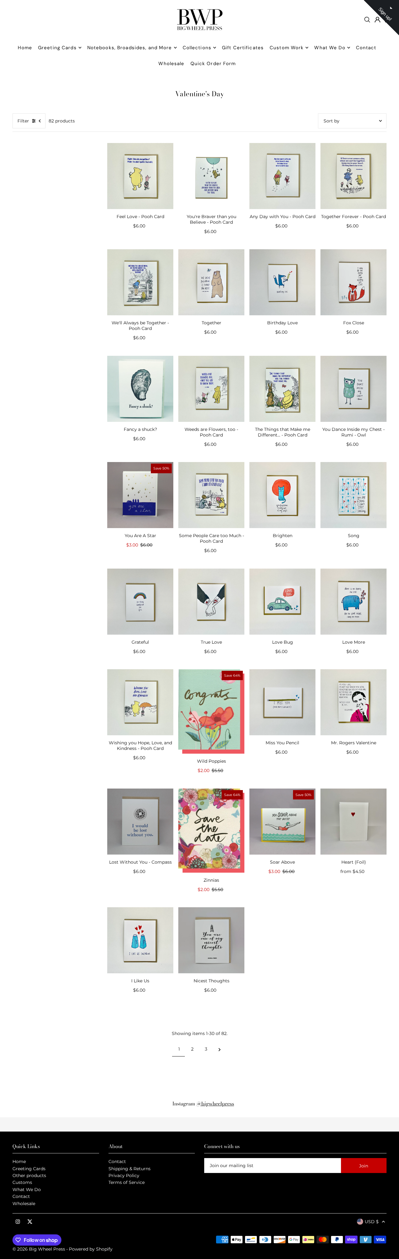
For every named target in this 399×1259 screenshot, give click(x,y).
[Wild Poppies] (211, 711)
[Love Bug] (282, 602)
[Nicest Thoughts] (211, 940)
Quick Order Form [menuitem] (213, 63)
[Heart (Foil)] (353, 822)
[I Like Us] (140, 940)
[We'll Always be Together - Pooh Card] (140, 282)
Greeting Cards (29, 1168)
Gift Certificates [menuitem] (243, 48)
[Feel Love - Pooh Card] (140, 176)
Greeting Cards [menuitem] (57, 48)
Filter (23, 121)
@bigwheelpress (215, 1103)
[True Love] (211, 602)
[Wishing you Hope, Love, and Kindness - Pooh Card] (140, 702)
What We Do (26, 1189)
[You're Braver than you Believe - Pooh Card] (211, 176)
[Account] (377, 19)
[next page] (219, 1049)
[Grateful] (140, 602)
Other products (29, 1175)
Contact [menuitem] (366, 48)
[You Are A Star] (140, 495)
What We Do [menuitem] (329, 48)
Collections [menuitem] (197, 48)
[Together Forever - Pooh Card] (353, 176)
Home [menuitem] (25, 48)
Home (19, 1161)
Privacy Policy (123, 1175)
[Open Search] (367, 19)
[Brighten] (282, 495)
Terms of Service (126, 1182)
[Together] (211, 282)
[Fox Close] (353, 282)
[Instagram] (18, 1221)
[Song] (353, 495)
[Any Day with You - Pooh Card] (282, 176)
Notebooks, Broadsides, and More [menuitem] (129, 48)
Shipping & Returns (129, 1168)
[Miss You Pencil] (282, 702)
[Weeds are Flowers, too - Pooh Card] (211, 389)
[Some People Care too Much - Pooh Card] (211, 495)
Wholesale (23, 1203)
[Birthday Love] (282, 282)
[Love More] (353, 602)
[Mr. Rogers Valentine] (353, 702)
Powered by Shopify (91, 1249)
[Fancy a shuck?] (140, 389)
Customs (22, 1182)
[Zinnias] (211, 831)
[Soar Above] (282, 822)
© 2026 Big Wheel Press (38, 1249)
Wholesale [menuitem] (171, 63)
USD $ (372, 1221)
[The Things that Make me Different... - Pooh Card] (282, 389)
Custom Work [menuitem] (287, 48)
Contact (21, 1196)
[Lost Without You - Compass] (140, 822)
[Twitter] (29, 1221)
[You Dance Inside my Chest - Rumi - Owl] (353, 389)
